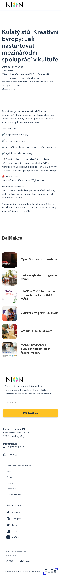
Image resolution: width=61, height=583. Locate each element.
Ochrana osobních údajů (12, 551)
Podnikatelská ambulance (18, 465)
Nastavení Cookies (22, 551)
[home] (13, 4)
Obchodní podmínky (11, 555)
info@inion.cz (10, 443)
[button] (55, 5)
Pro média (11, 488)
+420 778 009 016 (13, 447)
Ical (52, 81)
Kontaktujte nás (13, 494)
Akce (8, 471)
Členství (10, 477)
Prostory (10, 482)
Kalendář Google (39, 81)
